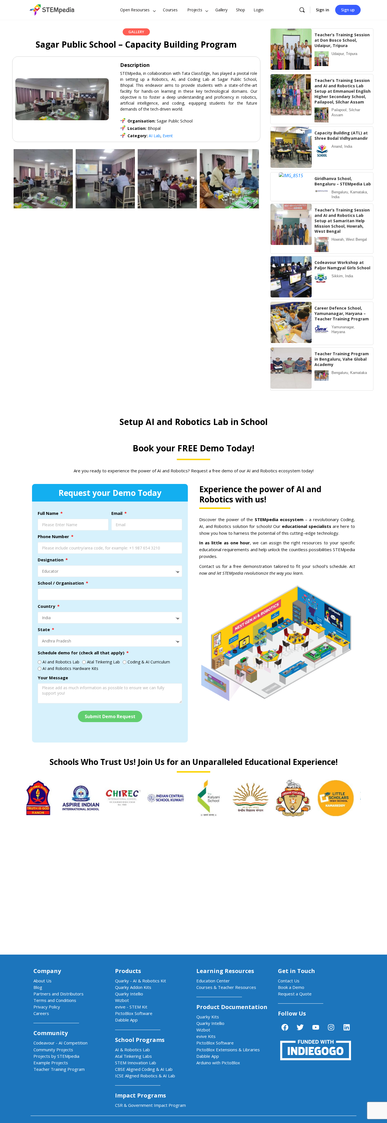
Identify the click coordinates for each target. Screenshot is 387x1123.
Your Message (53, 677)
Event (168, 135)
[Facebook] (285, 1027)
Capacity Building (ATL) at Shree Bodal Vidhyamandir (341, 135)
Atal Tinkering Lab (103, 662)
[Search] (302, 10)
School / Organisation (61, 583)
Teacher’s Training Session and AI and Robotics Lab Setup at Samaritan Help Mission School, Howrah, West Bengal (342, 220)
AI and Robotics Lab (60, 662)
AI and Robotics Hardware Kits (70, 668)
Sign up (348, 9)
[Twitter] (300, 1027)
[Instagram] (331, 1027)
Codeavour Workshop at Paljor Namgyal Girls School (342, 265)
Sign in (322, 9)
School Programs (140, 1040)
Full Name (48, 513)
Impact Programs (140, 1095)
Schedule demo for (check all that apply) (82, 652)
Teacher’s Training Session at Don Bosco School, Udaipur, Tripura (342, 40)
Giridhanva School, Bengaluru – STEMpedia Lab (342, 181)
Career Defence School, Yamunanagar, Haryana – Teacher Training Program (341, 313)
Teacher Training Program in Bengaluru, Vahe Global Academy (341, 359)
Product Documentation (231, 1007)
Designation (51, 559)
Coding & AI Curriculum (148, 662)
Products (128, 971)
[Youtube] (316, 1027)
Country (47, 606)
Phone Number (54, 536)
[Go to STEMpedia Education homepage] (51, 9)
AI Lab (154, 135)
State (44, 629)
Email (117, 513)
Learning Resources (225, 971)
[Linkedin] (346, 1027)
